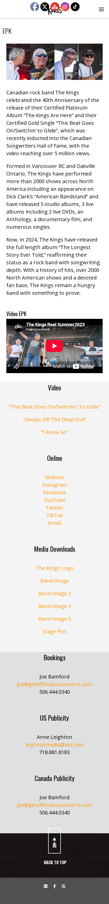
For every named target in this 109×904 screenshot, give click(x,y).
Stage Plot (55, 631)
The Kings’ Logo (55, 568)
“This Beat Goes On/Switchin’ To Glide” (54, 406)
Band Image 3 (54, 606)
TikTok (54, 515)
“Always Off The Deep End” (54, 419)
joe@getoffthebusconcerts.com (54, 684)
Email (54, 522)
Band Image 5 (54, 618)
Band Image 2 (54, 593)
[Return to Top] (54, 841)
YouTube (54, 500)
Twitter (54, 507)
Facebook (54, 492)
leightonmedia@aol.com (54, 744)
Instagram (54, 484)
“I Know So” (54, 432)
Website (54, 477)
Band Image (54, 580)
